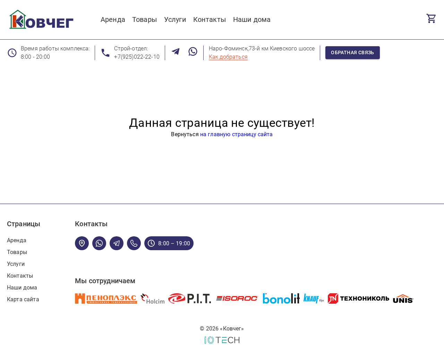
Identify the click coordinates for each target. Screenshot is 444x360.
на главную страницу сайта (236, 134)
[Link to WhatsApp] (193, 52)
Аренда (16, 240)
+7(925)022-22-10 (136, 57)
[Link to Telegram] (175, 52)
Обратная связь (352, 52)
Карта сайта (23, 299)
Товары (17, 252)
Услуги (16, 264)
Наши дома (22, 287)
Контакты (20, 275)
